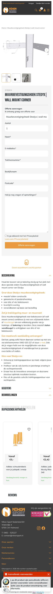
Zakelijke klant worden (43, 3)
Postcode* (9, 183)
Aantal (8, 123)
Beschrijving (8, 275)
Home (4, 28)
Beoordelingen (9, 395)
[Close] (48, 574)
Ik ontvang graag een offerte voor (20, 111)
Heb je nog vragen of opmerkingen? (20, 195)
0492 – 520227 (10, 532)
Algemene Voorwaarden (11, 571)
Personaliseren (8, 558)
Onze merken (7, 547)
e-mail (42, 342)
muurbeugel (9, 322)
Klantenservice (8, 553)
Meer (4, 564)
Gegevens (6, 388)
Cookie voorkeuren (39, 571)
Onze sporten (7, 542)
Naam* (8, 137)
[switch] (6, 590)
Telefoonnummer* (13, 160)
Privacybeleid (26, 571)
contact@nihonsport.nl (13, 535)
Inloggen (31, 3)
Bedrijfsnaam (11, 171)
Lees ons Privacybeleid (16, 239)
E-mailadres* (10, 148)
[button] (36, 10)
